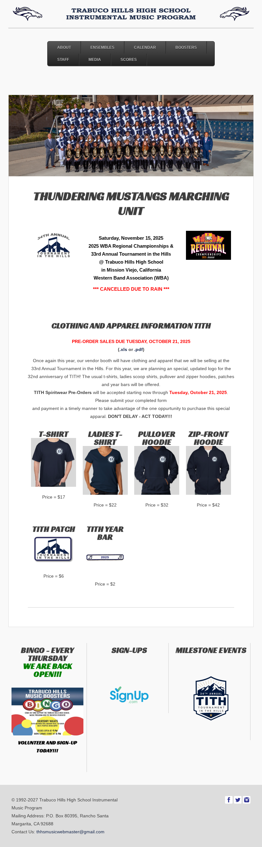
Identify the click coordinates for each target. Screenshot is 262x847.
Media (95, 59)
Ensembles (102, 47)
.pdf (138, 349)
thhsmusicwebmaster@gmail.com (70, 831)
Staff (63, 59)
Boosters (186, 47)
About (64, 47)
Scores (128, 59)
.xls (123, 349)
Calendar (145, 47)
